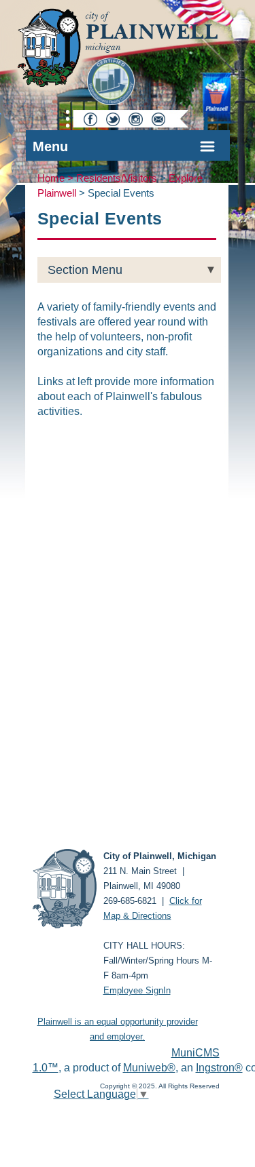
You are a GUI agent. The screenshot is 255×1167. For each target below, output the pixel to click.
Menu (50, 146)
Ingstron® (219, 1067)
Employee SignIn (137, 990)
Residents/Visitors (116, 178)
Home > (56, 178)
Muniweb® (149, 1067)
